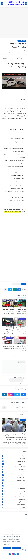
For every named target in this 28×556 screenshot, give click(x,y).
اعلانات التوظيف (22, 40)
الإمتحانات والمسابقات (13, 466)
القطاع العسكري (13, 477)
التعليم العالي (13, 469)
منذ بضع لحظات (22, 307)
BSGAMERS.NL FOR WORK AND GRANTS (16, 3)
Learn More (7, 548)
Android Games (13, 504)
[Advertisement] (14, 23)
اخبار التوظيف (13, 458)
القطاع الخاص (13, 474)
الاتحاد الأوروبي (13, 464)
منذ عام (23, 433)
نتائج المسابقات (13, 499)
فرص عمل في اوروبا (13, 496)
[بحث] (2, 3)
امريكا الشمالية (13, 488)
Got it (16, 548)
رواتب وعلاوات (13, 493)
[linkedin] (4, 394)
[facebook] (23, 394)
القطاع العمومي (13, 480)
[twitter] (17, 394)
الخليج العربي (13, 472)
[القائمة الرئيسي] (26, 3)
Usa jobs (13, 507)
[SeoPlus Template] (26, 549)
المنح (13, 483)
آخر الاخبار (13, 455)
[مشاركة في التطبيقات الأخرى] (5, 289)
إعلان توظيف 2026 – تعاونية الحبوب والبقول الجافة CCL (20, 348)
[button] (19, 289)
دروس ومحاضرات (13, 491)
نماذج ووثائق (13, 502)
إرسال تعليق (21, 362)
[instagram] (11, 394)
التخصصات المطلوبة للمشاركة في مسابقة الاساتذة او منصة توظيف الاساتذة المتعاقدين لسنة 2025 (15, 437)
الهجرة (13, 485)
